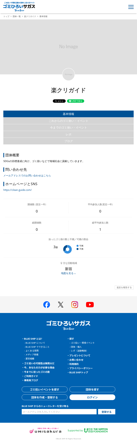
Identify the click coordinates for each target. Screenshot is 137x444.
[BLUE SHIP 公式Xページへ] (60, 304)
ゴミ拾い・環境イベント (83, 342)
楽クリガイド (30, 16)
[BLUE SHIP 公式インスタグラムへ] (74, 304)
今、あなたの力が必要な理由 (39, 367)
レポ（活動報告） (79, 350)
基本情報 (68, 114)
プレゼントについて (79, 355)
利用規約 (74, 364)
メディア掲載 (32, 354)
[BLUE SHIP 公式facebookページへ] (46, 304)
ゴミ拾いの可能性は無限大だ (39, 363)
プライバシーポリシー (81, 368)
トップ (6, 16)
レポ (68, 134)
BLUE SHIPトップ (78, 372)
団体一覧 (17, 16)
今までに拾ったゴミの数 (37, 371)
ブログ (68, 141)
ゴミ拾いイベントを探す (44, 389)
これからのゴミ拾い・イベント (68, 121)
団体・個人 (76, 346)
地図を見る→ (68, 273)
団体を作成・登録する (44, 397)
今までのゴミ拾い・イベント (68, 127)
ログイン (92, 397)
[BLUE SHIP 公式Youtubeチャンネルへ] (90, 304)
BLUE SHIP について (35, 342)
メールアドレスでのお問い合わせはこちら (27, 175)
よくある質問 (32, 350)
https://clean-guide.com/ (17, 190)
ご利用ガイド (31, 376)
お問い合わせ (76, 359)
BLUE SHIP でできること (37, 346)
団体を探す (92, 389)
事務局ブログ (31, 380)
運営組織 (30, 358)
